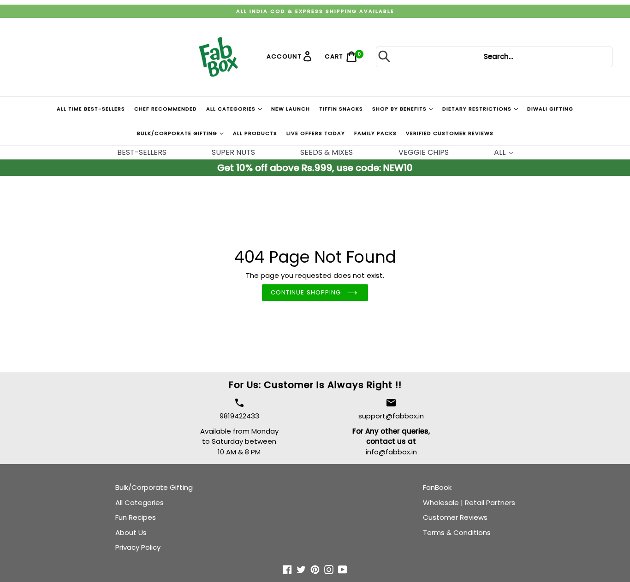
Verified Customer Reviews (449, 133)
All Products (255, 133)
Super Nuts (233, 152)
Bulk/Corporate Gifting (178, 133)
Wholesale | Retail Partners (469, 502)
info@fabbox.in (391, 452)
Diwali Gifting (550, 108)
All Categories (231, 108)
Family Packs (375, 133)
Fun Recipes (135, 517)
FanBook (437, 487)
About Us (131, 532)
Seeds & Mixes (326, 152)
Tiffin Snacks (341, 108)
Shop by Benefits (400, 108)
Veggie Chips (423, 152)
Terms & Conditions (457, 532)
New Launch (290, 108)
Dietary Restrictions (477, 108)
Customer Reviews (455, 517)
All (500, 152)
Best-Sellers (141, 152)
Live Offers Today (315, 133)
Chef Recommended (165, 108)
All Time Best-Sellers (91, 108)
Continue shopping (306, 292)
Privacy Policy (137, 547)
